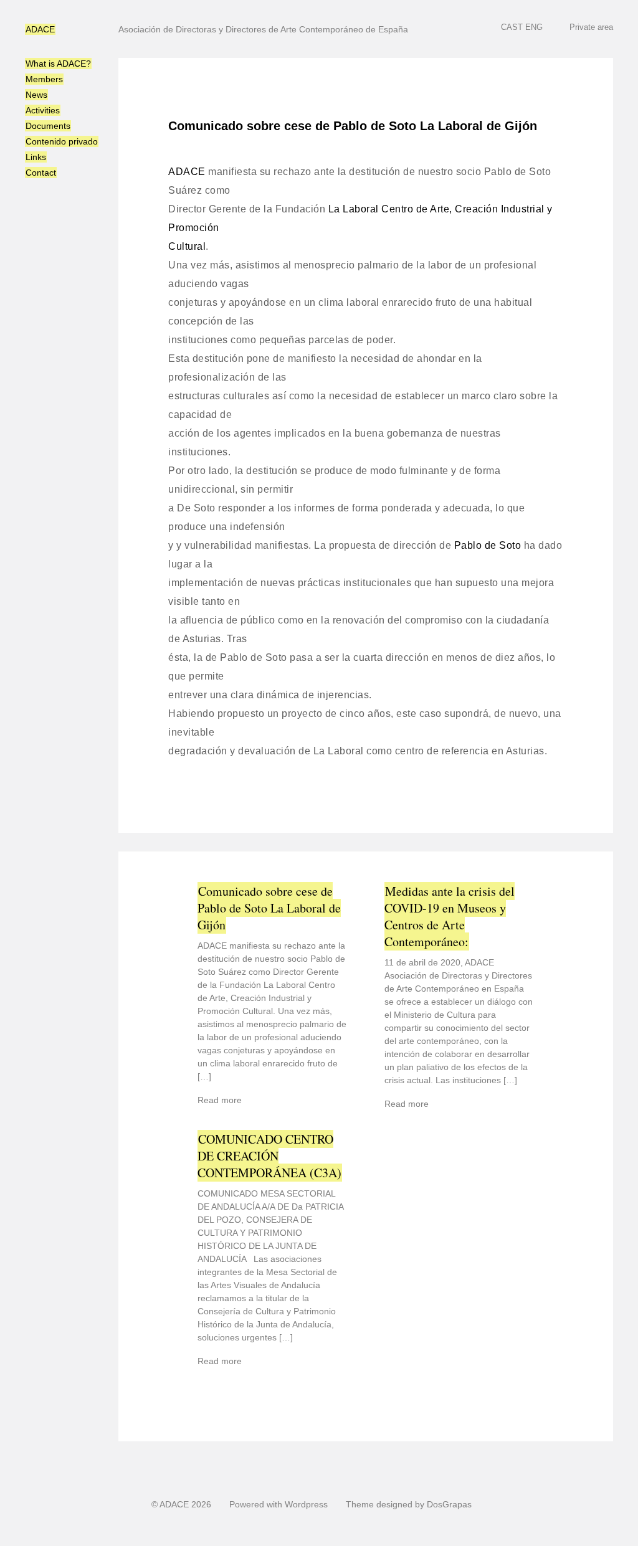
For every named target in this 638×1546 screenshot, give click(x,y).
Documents (48, 126)
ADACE (40, 29)
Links (36, 157)
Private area (591, 27)
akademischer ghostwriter (277, 6)
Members (44, 79)
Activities (43, 110)
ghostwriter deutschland (369, 1540)
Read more (220, 1100)
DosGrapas (449, 1504)
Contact (41, 173)
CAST (512, 27)
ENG (534, 27)
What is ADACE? (58, 64)
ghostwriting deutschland (271, 1540)
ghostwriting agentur (371, 6)
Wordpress (306, 1504)
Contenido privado (62, 141)
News (36, 95)
